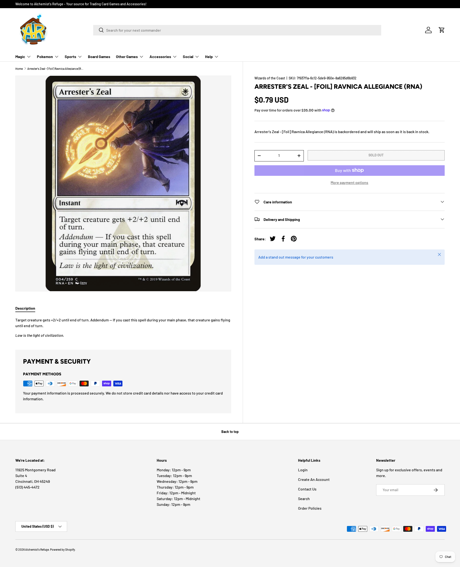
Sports (70, 56)
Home (19, 68)
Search (304, 498)
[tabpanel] (123, 327)
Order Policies (310, 508)
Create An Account (314, 479)
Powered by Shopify (62, 549)
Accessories (160, 56)
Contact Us (307, 489)
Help (209, 56)
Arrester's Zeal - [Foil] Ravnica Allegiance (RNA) (56, 68)
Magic (20, 56)
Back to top (230, 432)
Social (188, 56)
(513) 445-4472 (27, 487)
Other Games (127, 56)
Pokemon (45, 56)
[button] (442, 30)
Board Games (99, 56)
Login (303, 469)
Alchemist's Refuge (37, 549)
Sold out (376, 155)
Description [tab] (25, 308)
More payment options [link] (349, 182)
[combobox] (237, 30)
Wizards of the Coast (269, 78)
